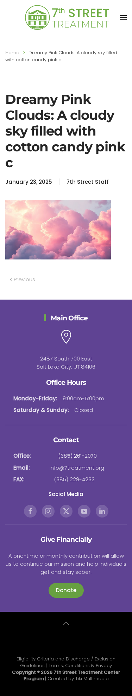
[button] (123, 18)
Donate (66, 590)
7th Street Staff (88, 182)
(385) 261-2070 (77, 455)
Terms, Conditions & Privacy (80, 665)
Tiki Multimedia (92, 678)
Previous (24, 279)
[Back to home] (66, 18)
